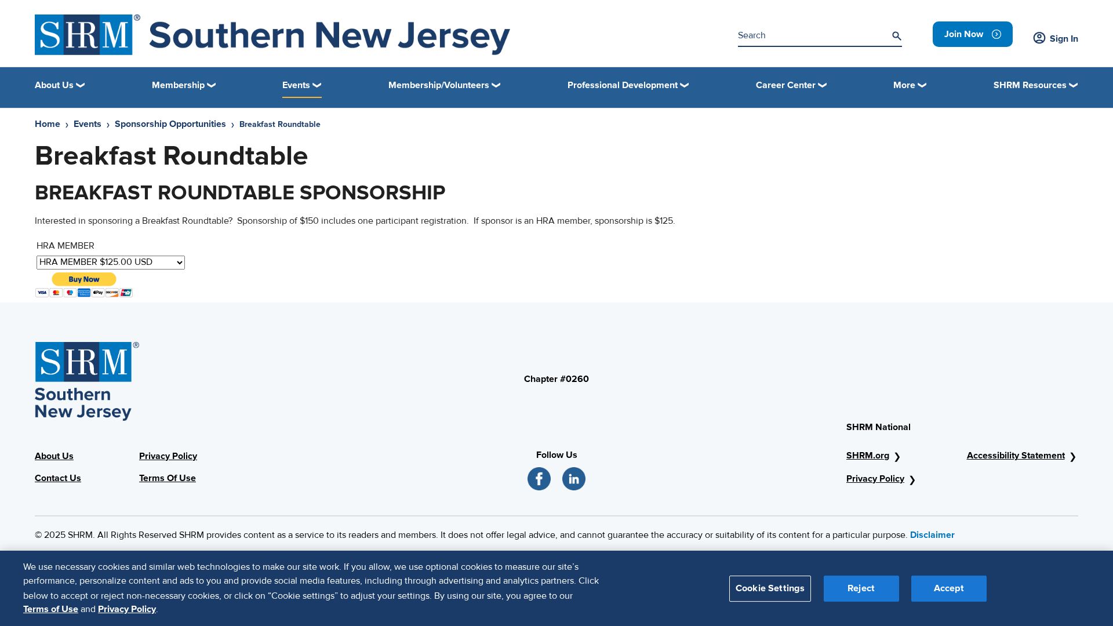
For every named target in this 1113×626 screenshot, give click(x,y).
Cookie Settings (770, 588)
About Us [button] (54, 85)
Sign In (1064, 39)
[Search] (897, 36)
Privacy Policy (168, 456)
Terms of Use (50, 609)
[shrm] (272, 34)
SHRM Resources (1030, 85)
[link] (973, 34)
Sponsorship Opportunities (170, 124)
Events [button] (296, 85)
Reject (861, 588)
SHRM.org (867, 455)
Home (47, 124)
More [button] (904, 85)
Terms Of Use (167, 478)
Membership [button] (178, 85)
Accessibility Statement (1016, 455)
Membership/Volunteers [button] (438, 85)
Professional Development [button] (623, 85)
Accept (949, 588)
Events (87, 124)
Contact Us (58, 478)
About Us (54, 456)
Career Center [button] (786, 85)
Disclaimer (932, 535)
